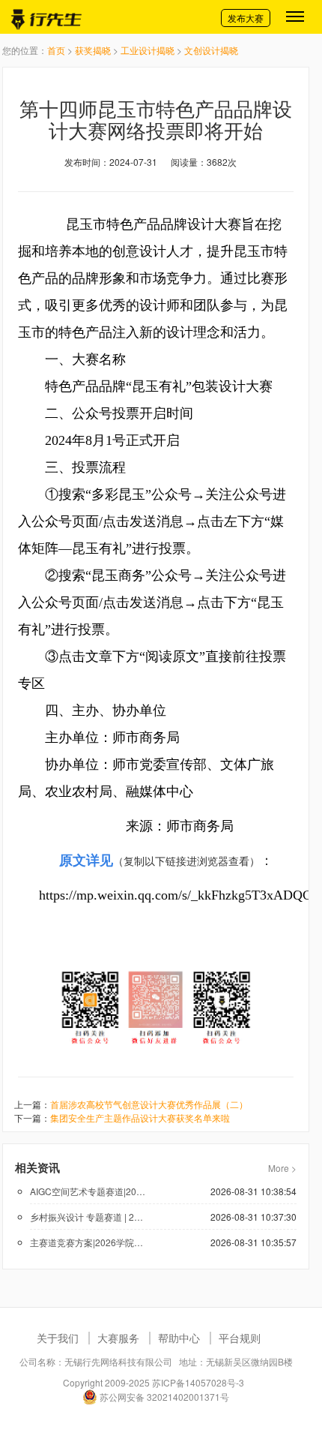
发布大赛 (246, 17)
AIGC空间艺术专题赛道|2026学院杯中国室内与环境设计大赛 (89, 1191)
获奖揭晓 (93, 50)
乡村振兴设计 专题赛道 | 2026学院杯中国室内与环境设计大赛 (89, 1216)
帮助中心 (179, 1337)
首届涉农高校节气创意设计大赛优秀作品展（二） (149, 1104)
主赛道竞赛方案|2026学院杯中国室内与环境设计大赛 (89, 1242)
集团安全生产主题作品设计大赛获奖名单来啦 (140, 1117)
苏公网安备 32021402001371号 (163, 1396)
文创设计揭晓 (211, 50)
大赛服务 (118, 1337)
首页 (56, 50)
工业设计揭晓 (147, 50)
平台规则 (240, 1337)
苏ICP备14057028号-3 (198, 1382)
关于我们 (58, 1337)
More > (282, 1167)
